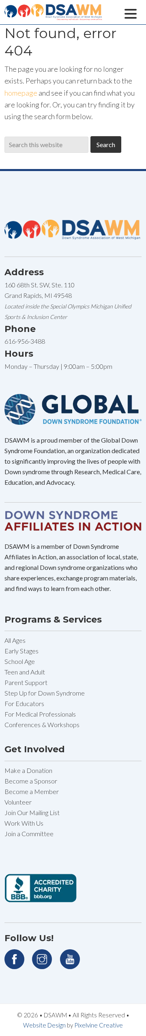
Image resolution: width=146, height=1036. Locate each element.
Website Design (44, 1025)
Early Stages (21, 651)
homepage (20, 92)
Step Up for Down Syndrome (44, 693)
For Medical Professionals (40, 714)
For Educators (24, 703)
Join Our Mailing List (32, 812)
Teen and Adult (24, 672)
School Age (19, 661)
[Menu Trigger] (130, 13)
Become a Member (31, 791)
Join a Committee (29, 833)
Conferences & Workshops (41, 724)
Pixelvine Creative (98, 1025)
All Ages (15, 640)
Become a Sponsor (30, 781)
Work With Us (23, 823)
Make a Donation (28, 770)
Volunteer (18, 802)
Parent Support (25, 682)
